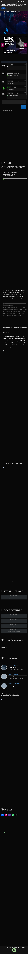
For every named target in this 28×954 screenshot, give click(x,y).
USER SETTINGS (7, 110)
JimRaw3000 (10, 64)
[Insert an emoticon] (19, 107)
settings (20, 5)
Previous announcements (19, 582)
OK (3, 8)
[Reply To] (25, 64)
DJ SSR (8, 87)
